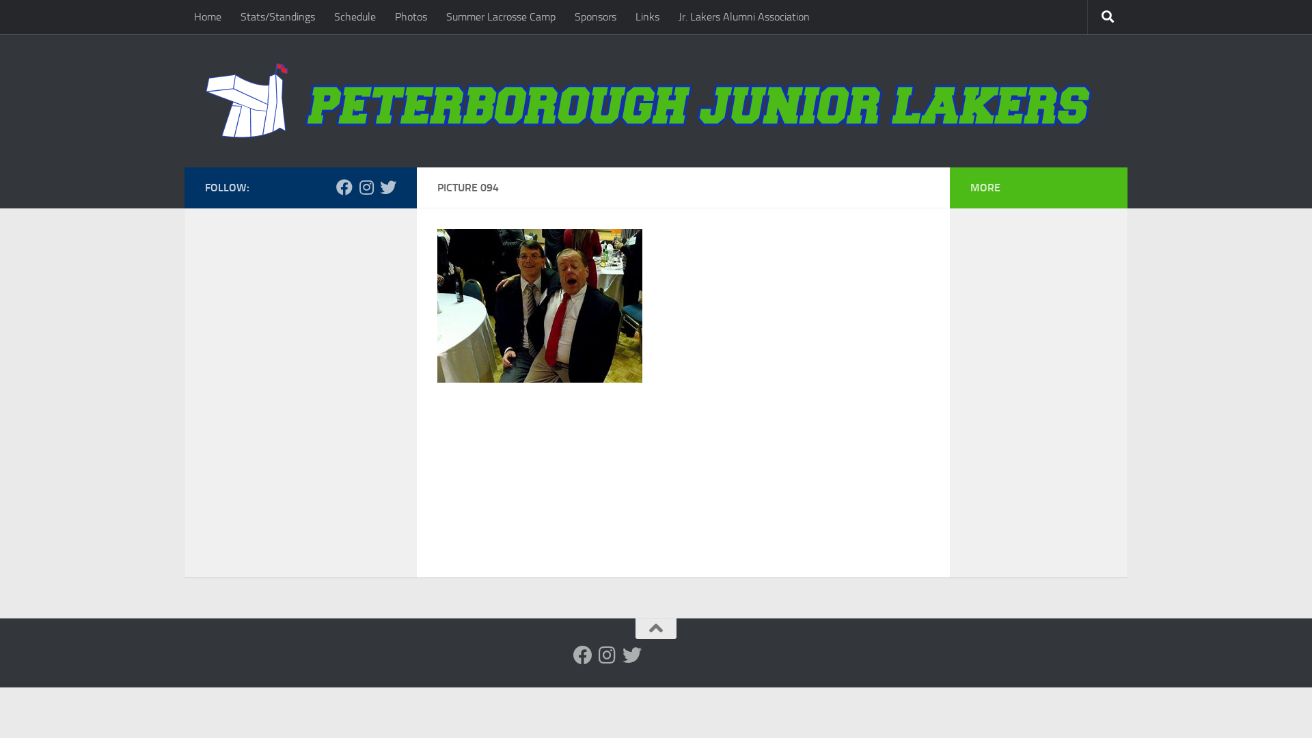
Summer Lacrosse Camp (501, 16)
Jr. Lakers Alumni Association (744, 16)
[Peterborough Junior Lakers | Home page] (656, 101)
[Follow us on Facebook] (344, 187)
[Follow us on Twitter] (388, 187)
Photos (411, 16)
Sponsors (595, 16)
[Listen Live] (300, 187)
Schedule (355, 16)
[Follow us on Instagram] (366, 187)
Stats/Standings (278, 16)
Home (207, 16)
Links (647, 16)
